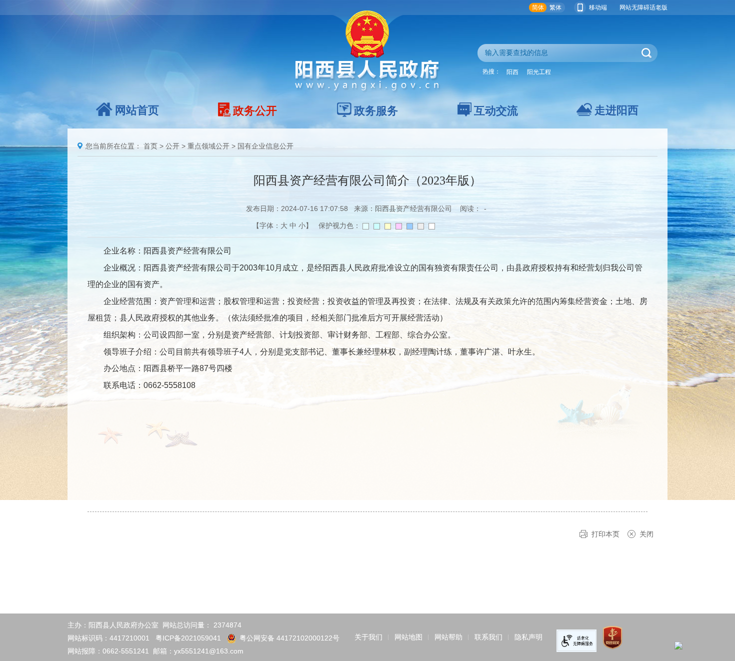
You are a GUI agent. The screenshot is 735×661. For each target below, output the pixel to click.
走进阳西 (616, 110)
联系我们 (488, 637)
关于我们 (368, 637)
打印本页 (606, 534)
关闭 (647, 534)
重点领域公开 (209, 146)
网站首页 (137, 110)
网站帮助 (448, 637)
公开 (173, 146)
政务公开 (255, 110)
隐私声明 (528, 637)
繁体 (556, 7)
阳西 (512, 72)
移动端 (598, 7)
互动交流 (496, 110)
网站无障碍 (635, 7)
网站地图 (408, 637)
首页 (151, 146)
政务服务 (376, 110)
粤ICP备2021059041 (188, 638)
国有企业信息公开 (266, 146)
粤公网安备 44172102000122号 (290, 638)
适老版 (659, 7)
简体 (538, 7)
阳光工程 (539, 72)
